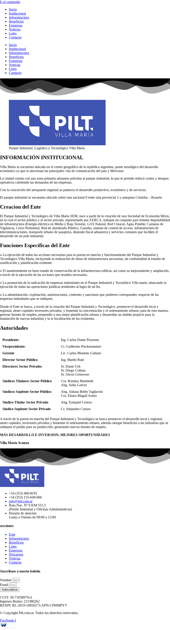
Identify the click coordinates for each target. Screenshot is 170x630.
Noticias (14, 29)
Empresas (15, 25)
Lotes (13, 33)
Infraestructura (19, 17)
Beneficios (16, 21)
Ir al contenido (10, 2)
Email (4, 585)
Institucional (17, 13)
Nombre (6, 580)
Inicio (13, 9)
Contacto (15, 37)
